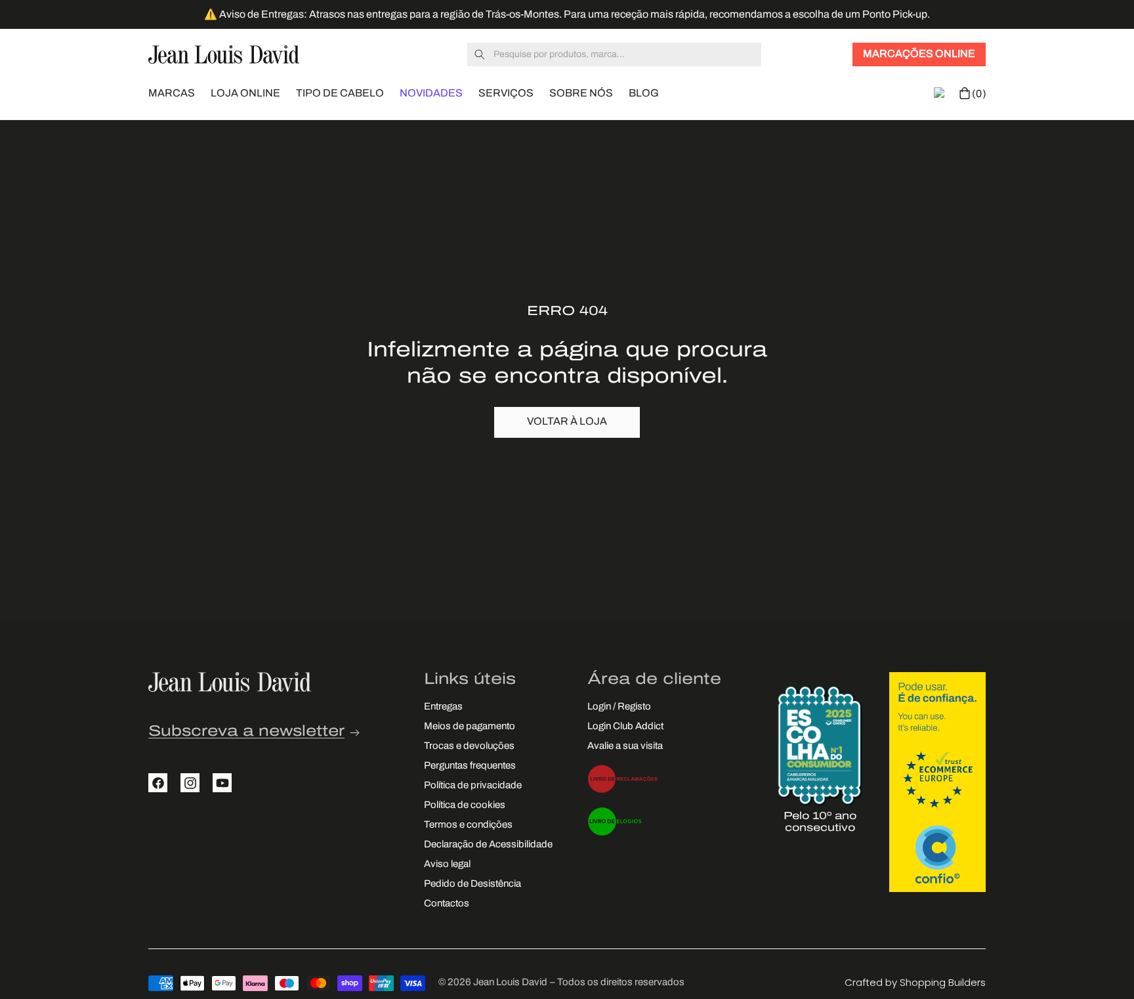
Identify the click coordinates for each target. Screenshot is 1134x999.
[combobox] (614, 54)
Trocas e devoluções (469, 747)
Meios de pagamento (469, 728)
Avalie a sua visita (625, 747)
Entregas (443, 708)
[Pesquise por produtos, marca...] (480, 54)
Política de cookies (464, 806)
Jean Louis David (510, 983)
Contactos (446, 905)
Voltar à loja (567, 422)
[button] (171, 92)
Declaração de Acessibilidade (488, 846)
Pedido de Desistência (472, 885)
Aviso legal (447, 865)
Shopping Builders (943, 982)
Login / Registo (619, 708)
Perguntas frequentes (470, 767)
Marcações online (919, 54)
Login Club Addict (625, 728)
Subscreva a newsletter (246, 732)
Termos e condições (468, 826)
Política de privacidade (473, 787)
